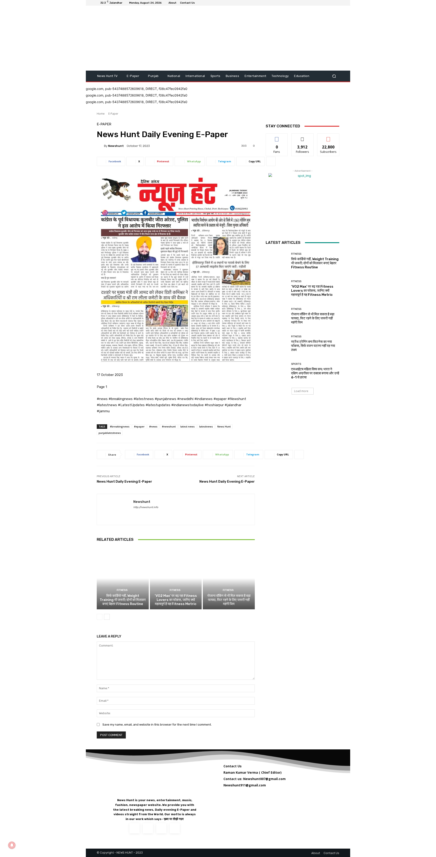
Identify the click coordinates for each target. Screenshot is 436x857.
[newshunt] (100, 146)
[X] (161, 828)
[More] (271, 161)
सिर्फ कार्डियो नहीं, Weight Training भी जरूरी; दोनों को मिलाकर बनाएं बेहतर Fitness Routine (123, 600)
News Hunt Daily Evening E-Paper (124, 481)
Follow (302, 137)
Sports (296, 364)
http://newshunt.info (145, 507)
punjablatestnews (110, 433)
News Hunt (224, 426)
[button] (334, 76)
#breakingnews (119, 426)
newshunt (116, 145)
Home (101, 114)
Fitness (122, 590)
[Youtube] (175, 828)
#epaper (139, 426)
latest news (187, 426)
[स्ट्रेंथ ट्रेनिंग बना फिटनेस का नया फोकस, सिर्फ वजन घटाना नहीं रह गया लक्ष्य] (277, 344)
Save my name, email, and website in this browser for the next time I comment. (157, 724)
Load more (301, 391)
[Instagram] (148, 828)
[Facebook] (135, 514)
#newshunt (169, 426)
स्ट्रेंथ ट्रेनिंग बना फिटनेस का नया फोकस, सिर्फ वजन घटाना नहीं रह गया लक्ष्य (313, 346)
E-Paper (113, 114)
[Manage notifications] (11, 845)
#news (153, 426)
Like (277, 137)
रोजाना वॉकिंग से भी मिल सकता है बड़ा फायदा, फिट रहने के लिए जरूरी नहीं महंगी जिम (228, 600)
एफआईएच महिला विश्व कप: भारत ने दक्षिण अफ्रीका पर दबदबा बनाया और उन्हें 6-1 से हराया (315, 373)
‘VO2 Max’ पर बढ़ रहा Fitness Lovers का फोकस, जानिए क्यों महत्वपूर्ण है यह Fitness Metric (176, 600)
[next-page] (107, 617)
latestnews (206, 426)
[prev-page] (99, 617)
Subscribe (328, 137)
